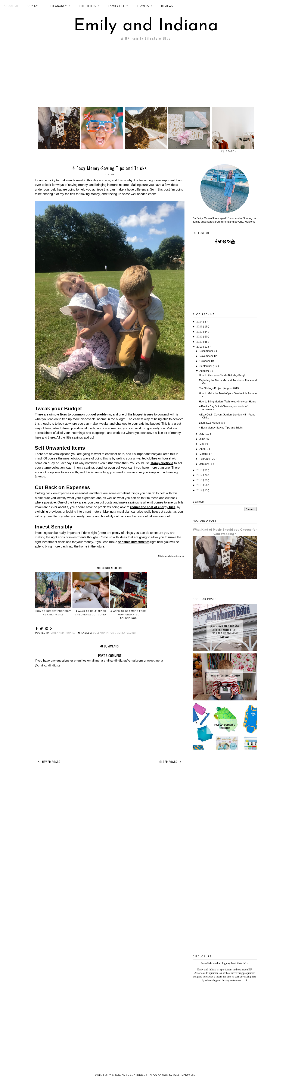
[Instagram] (228, 241)
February (205, 458)
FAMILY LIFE (116, 6)
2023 (199, 326)
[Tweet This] (42, 628)
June (202, 438)
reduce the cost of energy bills (152, 507)
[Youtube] (233, 241)
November (205, 356)
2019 (199, 346)
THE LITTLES (87, 6)
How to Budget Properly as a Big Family (53, 613)
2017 (199, 475)
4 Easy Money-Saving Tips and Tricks (221, 427)
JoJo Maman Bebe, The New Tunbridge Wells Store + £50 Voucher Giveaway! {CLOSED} (224, 631)
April (202, 449)
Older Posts (168, 761)
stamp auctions (161, 463)
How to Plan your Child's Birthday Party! (222, 375)
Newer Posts (50, 761)
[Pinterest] (224, 241)
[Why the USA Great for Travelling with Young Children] (102, 148)
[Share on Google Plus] (52, 628)
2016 (199, 480)
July (202, 433)
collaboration (104, 633)
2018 (199, 470)
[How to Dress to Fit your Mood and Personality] (233, 148)
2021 (199, 336)
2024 (199, 321)
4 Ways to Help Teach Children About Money (91, 613)
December (205, 350)
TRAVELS (143, 6)
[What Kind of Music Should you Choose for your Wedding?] (59, 148)
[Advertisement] (146, 75)
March (203, 453)
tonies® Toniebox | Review (224, 675)
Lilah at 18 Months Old (212, 422)
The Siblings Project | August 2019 (219, 388)
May (202, 443)
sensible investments (133, 542)
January (204, 463)
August (203, 371)
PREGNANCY (58, 6)
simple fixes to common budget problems (80, 414)
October (204, 361)
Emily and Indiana (146, 26)
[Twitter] (220, 241)
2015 (199, 485)
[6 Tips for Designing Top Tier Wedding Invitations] (189, 148)
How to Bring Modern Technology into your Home (227, 401)
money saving (126, 633)
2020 (199, 341)
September (206, 366)
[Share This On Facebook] (37, 628)
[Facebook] (216, 241)
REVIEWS (167, 6)
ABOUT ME (11, 6)
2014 (199, 490)
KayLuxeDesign (184, 1075)
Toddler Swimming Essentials (224, 726)
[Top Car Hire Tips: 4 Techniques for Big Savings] (146, 148)
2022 (199, 331)
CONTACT (34, 6)
